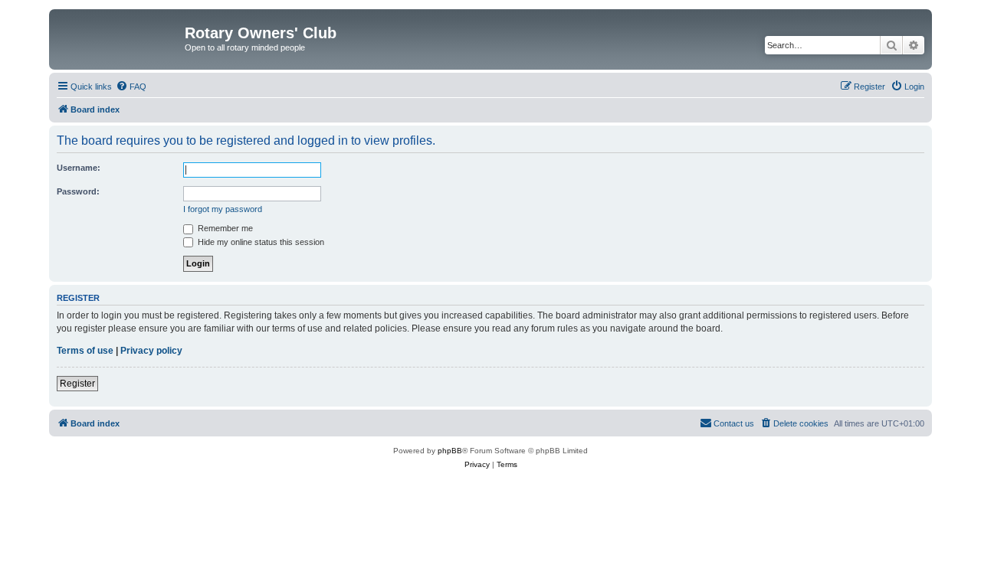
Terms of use (85, 350)
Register (77, 383)
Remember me (224, 228)
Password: (78, 191)
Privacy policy (151, 350)
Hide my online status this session (259, 242)
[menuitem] (131, 86)
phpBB (450, 450)
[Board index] (119, 37)
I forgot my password (222, 209)
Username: (78, 167)
